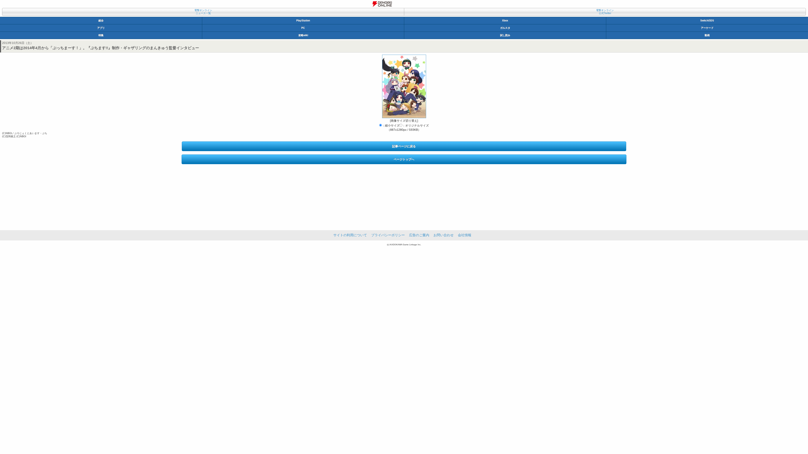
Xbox (505, 20)
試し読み (505, 35)
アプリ (101, 27)
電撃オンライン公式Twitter (605, 12)
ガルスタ (505, 27)
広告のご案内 (419, 235)
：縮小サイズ (391, 125)
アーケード (707, 27)
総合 (101, 20)
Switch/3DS (707, 20)
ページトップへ (404, 159)
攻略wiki (303, 35)
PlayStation (303, 20)
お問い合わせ (443, 235)
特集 (101, 35)
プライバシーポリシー (388, 235)
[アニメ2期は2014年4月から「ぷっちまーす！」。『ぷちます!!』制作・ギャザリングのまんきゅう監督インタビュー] (404, 86)
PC (303, 27)
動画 (707, 35)
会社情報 (464, 235)
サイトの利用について (350, 235)
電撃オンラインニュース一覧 (203, 12)
